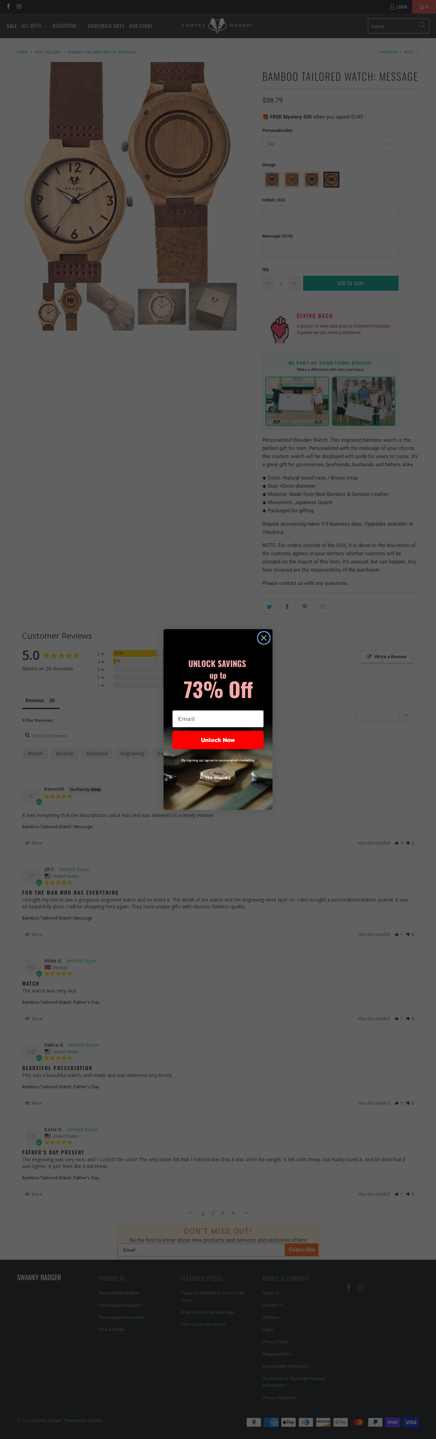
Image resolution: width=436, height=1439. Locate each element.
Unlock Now (218, 739)
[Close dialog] (264, 638)
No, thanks (218, 777)
